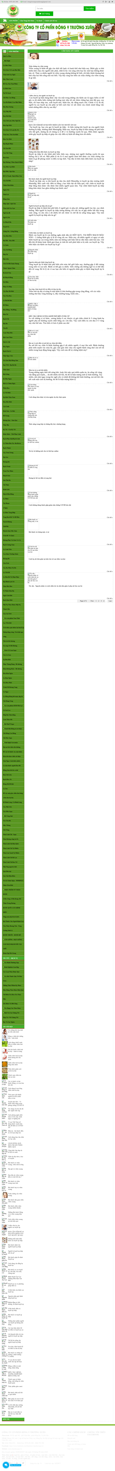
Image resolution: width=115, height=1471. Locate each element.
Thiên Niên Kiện (8, 185)
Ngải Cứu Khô (7, 595)
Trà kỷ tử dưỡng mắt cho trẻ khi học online (43, 451)
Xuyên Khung (7, 522)
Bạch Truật (6, 466)
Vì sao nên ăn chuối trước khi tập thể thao (15, 1361)
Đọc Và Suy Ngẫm (9, 1022)
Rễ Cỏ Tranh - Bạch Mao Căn (12, 176)
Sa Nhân (5, 499)
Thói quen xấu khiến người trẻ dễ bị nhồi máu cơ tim (14, 1096)
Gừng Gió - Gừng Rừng (10, 231)
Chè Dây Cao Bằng (9, 97)
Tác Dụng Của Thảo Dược (12, 1008)
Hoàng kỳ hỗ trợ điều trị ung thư (40, 478)
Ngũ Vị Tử (6, 217)
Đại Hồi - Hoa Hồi (9, 240)
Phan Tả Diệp (7, 286)
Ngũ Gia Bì (6, 213)
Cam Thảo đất (7, 719)
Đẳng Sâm (6, 199)
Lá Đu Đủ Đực (7, 300)
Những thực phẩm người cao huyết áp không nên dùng (16, 1322)
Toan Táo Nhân (8, 471)
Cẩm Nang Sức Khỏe (27, 21)
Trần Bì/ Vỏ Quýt (8, 535)
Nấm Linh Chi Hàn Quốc (11, 844)
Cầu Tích (6, 563)
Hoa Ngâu (6, 346)
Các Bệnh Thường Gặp (11, 962)
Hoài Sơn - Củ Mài (9, 411)
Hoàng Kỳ (6, 462)
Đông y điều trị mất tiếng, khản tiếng (14, 1367)
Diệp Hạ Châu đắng (9, 715)
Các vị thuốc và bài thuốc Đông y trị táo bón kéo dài (16, 1083)
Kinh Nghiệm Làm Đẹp (11, 967)
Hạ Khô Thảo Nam (9, 397)
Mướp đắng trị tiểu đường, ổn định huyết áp (16, 1303)
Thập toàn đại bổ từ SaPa (11, 917)
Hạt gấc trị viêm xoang (15, 1169)
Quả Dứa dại (7, 871)
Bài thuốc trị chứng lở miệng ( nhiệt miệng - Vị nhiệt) (15, 1354)
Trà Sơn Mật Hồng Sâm (10, 360)
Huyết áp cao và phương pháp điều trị (16, 1285)
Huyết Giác (6, 475)
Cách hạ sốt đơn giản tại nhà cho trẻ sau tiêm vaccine (47, 559)
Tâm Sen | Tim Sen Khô (10, 134)
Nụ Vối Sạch (7, 93)
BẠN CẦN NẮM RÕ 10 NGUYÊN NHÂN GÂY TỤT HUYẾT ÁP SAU (16, 1233)
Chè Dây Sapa (7, 738)
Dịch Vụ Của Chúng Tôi (11, 1013)
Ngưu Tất (6, 190)
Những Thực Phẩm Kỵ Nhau (12, 985)
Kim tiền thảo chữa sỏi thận (12, 756)
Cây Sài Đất (7, 180)
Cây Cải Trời (7, 614)
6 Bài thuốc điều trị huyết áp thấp (14, 1309)
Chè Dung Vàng (8, 701)
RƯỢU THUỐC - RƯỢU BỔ (12, 935)
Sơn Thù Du (7, 480)
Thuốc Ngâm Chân (9, 268)
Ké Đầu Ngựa (7, 379)
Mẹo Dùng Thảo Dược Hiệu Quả (13, 990)
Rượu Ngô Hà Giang (9, 953)
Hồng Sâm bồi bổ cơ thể (10, 770)
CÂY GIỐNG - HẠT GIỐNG (13, 939)
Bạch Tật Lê (7, 351)
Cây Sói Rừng (7, 250)
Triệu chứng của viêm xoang (38, 66)
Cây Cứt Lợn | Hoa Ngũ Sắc (12, 121)
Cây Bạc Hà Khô (8, 291)
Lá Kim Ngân (7, 678)
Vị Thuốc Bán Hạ (8, 591)
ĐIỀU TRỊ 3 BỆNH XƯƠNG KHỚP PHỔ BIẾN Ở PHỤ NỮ (15, 1374)
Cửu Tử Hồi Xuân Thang (11, 263)
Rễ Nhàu (6, 305)
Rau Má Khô (7, 116)
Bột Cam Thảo (7, 337)
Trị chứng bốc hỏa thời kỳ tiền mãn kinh (15, 1031)
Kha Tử (5, 314)
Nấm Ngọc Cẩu (8, 356)
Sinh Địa (6, 526)
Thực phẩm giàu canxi (15, 1386)
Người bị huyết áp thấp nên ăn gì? (40, 206)
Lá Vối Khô (7, 392)
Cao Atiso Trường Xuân (10, 554)
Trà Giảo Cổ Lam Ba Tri (11, 130)
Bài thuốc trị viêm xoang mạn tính (14, 1182)
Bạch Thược (7, 448)
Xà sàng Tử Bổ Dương (10, 646)
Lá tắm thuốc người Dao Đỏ (12, 765)
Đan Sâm (6, 157)
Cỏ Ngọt (5, 692)
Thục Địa (6, 425)
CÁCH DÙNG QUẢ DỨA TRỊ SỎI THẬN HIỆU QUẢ (15, 1145)
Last (110, 601)
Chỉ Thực (6, 485)
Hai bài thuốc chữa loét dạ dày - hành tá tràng (15, 1050)
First (92, 601)
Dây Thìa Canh (8, 79)
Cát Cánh (6, 406)
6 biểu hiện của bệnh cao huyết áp (40, 233)
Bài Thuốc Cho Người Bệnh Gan (13, 921)
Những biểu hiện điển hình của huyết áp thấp (15, 1239)
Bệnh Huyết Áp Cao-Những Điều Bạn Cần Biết (15, 1278)
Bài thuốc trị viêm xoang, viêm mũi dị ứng (15, 1163)
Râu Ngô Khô (7, 125)
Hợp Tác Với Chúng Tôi (10, 1017)
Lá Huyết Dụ (7, 222)
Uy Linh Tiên (7, 549)
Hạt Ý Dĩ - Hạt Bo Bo (9, 365)
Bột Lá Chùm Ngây (9, 383)
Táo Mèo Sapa (7, 811)
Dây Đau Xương (8, 107)
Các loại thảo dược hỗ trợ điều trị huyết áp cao (15, 1329)
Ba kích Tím (7, 273)
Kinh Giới (6, 489)
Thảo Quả (6, 369)
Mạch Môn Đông (8, 494)
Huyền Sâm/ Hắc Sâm (10, 531)
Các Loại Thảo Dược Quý (11, 972)
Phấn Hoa (6, 388)
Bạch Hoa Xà (7, 779)
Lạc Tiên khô (7, 623)
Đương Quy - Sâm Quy (10, 420)
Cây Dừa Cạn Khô (9, 167)
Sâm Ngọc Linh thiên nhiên (11, 761)
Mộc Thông (6, 825)
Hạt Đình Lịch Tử (8, 581)
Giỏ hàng (45, 14)
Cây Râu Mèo (7, 236)
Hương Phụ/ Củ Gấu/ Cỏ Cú (12, 540)
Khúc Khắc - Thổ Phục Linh (12, 434)
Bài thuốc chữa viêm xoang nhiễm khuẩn (14, 1207)
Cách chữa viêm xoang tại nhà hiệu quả (15, 1220)
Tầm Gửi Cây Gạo (9, 208)
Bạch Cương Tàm (8, 545)
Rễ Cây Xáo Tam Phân (10, 84)
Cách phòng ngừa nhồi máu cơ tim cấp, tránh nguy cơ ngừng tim (15, 1116)
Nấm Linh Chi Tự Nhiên (10, 848)
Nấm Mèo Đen (7, 586)
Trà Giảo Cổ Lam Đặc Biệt (11, 70)
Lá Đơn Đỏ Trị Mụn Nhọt (11, 577)
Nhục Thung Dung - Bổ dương (12, 664)
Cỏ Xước (6, 245)
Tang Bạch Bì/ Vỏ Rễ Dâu (11, 517)
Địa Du (5, 323)
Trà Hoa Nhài (7, 682)
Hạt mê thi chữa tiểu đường (11, 747)
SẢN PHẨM (13, 21)
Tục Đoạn (6, 503)
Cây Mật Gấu (7, 807)
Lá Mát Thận (7, 65)
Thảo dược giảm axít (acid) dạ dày (14, 1070)
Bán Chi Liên (7, 775)
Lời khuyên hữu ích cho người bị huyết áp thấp (15, 1335)
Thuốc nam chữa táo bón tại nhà (14, 1076)
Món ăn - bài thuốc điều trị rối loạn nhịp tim (15, 1132)
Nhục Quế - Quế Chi (9, 204)
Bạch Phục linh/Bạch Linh (11, 439)
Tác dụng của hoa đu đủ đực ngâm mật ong (15, 1109)
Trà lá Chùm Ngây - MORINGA (13, 880)
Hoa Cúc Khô (7, 139)
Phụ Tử (5, 254)
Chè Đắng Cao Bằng (9, 733)
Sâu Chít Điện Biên (9, 876)
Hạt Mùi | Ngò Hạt (9, 171)
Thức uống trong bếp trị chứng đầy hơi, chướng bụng (47, 424)
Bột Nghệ (7, 61)
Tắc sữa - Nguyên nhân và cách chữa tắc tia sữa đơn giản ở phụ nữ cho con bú (55, 586)
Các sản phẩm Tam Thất (12, 618)
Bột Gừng (6, 374)
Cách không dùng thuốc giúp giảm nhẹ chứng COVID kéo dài (50, 505)
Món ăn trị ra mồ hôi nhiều (38, 370)
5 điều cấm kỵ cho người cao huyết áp (14, 1226)
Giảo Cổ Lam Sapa (10, 650)
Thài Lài (6, 194)
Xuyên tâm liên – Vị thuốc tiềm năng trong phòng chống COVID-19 (16, 1103)
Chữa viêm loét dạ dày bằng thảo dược (15, 1063)
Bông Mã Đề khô (8, 784)
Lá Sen (5, 788)
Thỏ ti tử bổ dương (9, 641)
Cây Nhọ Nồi (7, 111)
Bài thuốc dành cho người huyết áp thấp (14, 1246)
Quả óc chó (6, 342)
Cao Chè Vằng (7, 153)
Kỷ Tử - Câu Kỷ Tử (9, 429)
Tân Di (5, 328)
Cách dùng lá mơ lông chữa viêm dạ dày (15, 1089)
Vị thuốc (39, 21)
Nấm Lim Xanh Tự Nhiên (11, 853)
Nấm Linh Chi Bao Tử (10, 862)
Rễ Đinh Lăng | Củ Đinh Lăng (12, 802)
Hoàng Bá (6, 558)
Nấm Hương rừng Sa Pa (10, 839)
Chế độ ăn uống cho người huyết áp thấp (14, 1341)
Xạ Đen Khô (7, 659)
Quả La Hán (7, 56)
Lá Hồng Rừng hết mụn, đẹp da (13, 696)
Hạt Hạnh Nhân (8, 144)
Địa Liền (6, 259)
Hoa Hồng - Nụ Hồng (9, 310)
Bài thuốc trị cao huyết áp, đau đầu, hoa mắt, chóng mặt (15, 1271)
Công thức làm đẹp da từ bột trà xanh (15, 1151)
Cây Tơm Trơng (8, 452)
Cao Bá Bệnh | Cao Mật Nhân (12, 102)
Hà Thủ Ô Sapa (9, 724)
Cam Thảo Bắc (8, 333)
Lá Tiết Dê (6, 572)
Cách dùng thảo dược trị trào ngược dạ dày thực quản (47, 397)
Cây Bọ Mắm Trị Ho (9, 568)
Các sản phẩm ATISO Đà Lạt (13, 705)
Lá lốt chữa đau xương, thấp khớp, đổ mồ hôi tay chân (15, 1406)
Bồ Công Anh (8, 816)
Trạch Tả (6, 227)
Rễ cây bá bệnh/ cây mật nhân (12, 752)
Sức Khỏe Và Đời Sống (10, 1003)
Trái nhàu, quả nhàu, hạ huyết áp (13, 627)
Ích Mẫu (5, 282)
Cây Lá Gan (7, 655)
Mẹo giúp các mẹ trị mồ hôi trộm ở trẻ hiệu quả (15, 1399)
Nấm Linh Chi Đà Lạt (10, 857)
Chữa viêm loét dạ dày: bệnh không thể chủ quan (15, 1057)
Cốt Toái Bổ (7, 148)
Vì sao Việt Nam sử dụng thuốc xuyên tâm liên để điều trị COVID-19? (15, 1124)
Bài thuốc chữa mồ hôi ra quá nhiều (15, 1393)
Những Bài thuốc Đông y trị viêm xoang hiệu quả (15, 1214)
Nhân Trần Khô (8, 885)
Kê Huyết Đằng (8, 277)
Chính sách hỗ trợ (51, 21)
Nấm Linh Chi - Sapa (9, 834)
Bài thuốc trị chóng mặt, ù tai (39, 532)
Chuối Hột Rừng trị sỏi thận (13, 729)
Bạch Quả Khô (7, 600)
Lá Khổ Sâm (7, 88)
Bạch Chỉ (6, 319)
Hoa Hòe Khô (7, 402)
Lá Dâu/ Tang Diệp (9, 512)
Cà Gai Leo (6, 710)
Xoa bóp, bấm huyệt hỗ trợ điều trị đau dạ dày (15, 1347)
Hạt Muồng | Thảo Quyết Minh (13, 162)
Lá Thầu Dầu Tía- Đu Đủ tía (12, 443)
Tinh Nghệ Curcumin (11, 742)
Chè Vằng (6, 830)
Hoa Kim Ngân (8, 673)
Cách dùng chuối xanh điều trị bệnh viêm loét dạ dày (15, 1044)
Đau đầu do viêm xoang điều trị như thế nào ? (15, 1176)
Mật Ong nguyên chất (10, 867)
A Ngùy (5, 508)
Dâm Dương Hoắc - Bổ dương (12, 669)
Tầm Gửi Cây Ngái (9, 74)
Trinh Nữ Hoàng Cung (10, 687)
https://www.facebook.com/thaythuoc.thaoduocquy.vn (22, 1446)
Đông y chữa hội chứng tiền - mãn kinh (15, 1037)
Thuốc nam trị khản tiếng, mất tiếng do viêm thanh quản (16, 1381)
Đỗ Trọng (6, 416)
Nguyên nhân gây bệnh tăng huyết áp (15, 1297)
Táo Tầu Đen (7, 296)
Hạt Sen (5, 457)
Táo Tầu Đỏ (7, 821)
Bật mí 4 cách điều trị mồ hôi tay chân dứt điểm (15, 1413)
